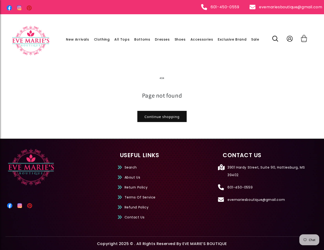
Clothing (102, 39)
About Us (132, 177)
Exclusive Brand (232, 39)
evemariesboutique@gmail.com (290, 7)
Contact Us (135, 217)
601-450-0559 (225, 7)
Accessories (201, 39)
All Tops (122, 39)
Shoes (180, 39)
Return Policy (136, 187)
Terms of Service (140, 197)
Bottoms (142, 39)
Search (131, 167)
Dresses (162, 39)
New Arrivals (77, 39)
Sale (255, 39)
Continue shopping (162, 116)
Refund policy (137, 207)
